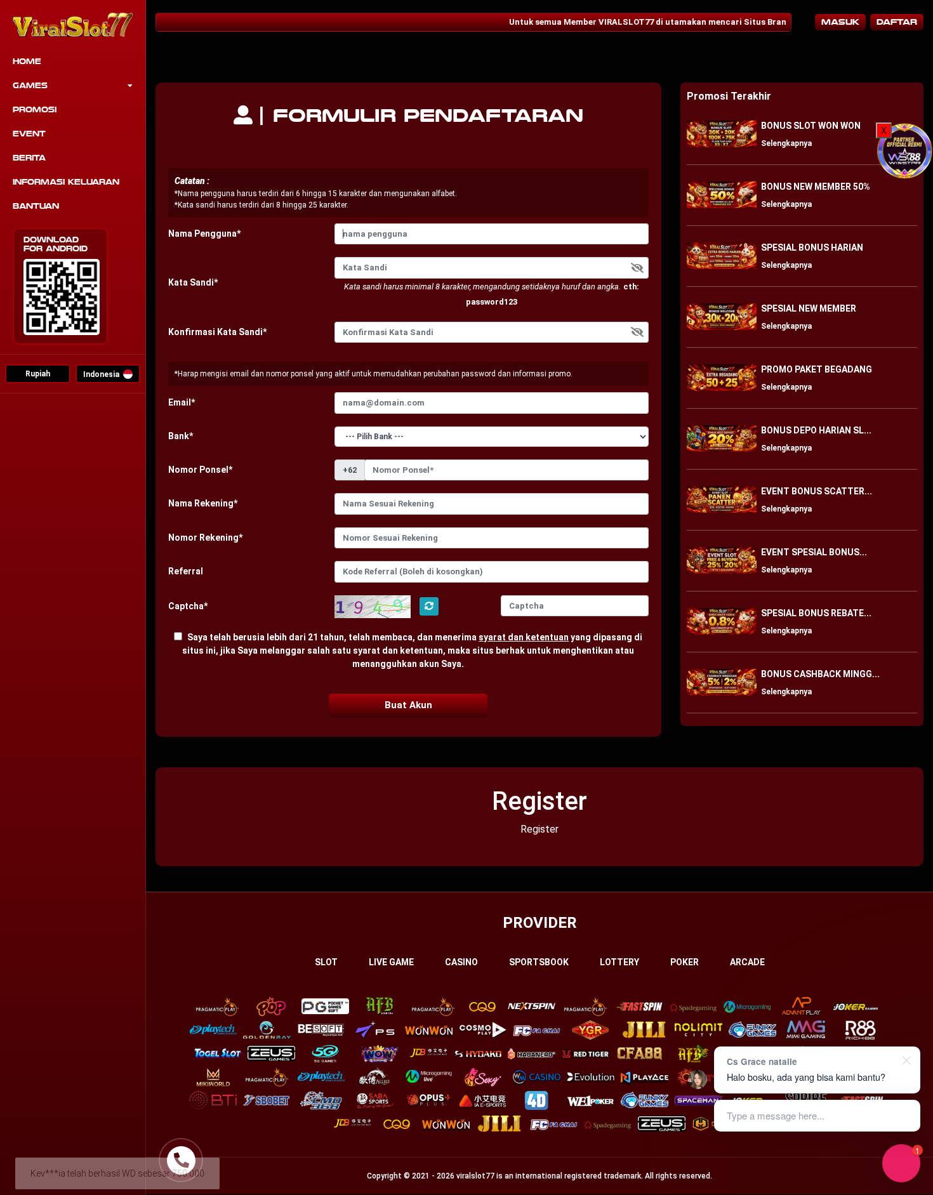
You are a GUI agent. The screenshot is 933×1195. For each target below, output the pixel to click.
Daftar (897, 22)
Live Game (391, 962)
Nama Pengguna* (204, 233)
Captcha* (188, 606)
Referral (185, 571)
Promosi (34, 109)
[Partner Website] (904, 150)
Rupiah (37, 373)
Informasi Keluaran (66, 182)
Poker (684, 962)
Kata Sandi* (193, 282)
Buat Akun (408, 705)
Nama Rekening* (202, 503)
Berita (29, 158)
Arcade (747, 962)
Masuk (840, 22)
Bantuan (36, 206)
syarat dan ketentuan (524, 637)
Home (27, 61)
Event (29, 133)
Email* (181, 402)
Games (30, 85)
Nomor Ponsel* (200, 470)
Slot (326, 962)
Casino (461, 962)
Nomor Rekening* (205, 537)
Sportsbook (539, 962)
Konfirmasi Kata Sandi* (217, 332)
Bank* (180, 436)
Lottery (619, 962)
